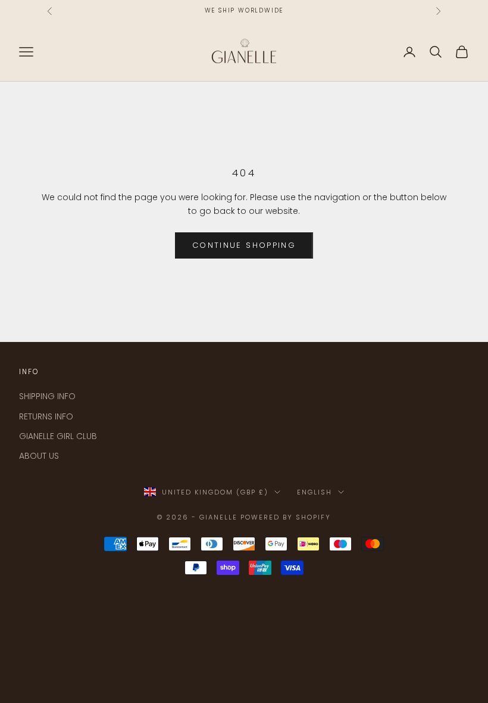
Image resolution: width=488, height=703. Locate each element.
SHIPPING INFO (47, 396)
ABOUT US (39, 456)
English (314, 492)
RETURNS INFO (46, 416)
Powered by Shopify (285, 517)
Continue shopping (244, 245)
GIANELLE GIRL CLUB (58, 436)
